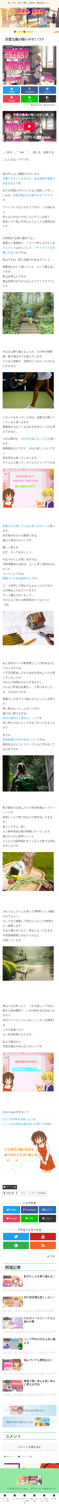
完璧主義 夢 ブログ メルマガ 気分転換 (25, 1193)
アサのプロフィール (17, 1488)
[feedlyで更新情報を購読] (16, 1245)
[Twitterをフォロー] (16, 1236)
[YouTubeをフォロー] (43, 1236)
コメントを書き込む (29, 1447)
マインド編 (11, 1187)
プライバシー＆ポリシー (43, 1488)
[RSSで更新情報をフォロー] (43, 1245)
